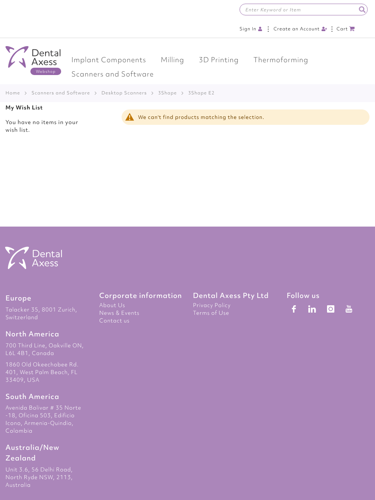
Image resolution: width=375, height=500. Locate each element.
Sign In (248, 29)
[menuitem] (108, 60)
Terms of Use (211, 313)
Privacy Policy (212, 305)
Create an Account (297, 29)
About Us (112, 305)
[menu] (187, 67)
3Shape (167, 93)
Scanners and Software (60, 93)
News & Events (119, 313)
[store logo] (32, 60)
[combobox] (304, 9)
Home (12, 93)
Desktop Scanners (124, 93)
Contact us (114, 320)
